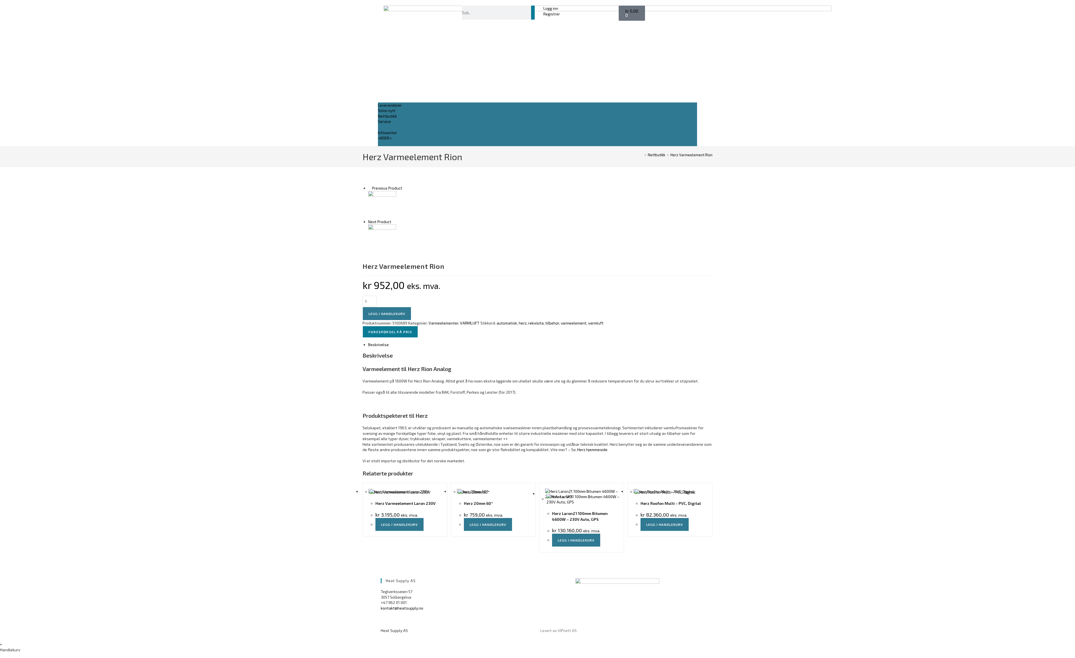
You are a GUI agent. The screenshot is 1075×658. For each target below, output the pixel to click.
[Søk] (533, 13)
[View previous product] (369, 188)
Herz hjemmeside (592, 449)
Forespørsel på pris (390, 332)
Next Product (379, 221)
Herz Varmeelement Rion (691, 155)
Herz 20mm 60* (478, 503)
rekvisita (536, 323)
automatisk (507, 323)
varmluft (596, 323)
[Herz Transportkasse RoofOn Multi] (382, 204)
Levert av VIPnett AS (558, 630)
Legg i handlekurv (386, 314)
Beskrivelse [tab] (378, 344)
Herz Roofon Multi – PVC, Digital (671, 503)
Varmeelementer (443, 323)
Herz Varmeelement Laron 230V (405, 503)
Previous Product (387, 188)
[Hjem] (641, 155)
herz (523, 323)
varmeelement (573, 323)
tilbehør (552, 323)
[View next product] (393, 221)
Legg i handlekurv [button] (399, 524)
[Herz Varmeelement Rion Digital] (382, 237)
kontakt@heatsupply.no (402, 608)
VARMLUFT (470, 323)
